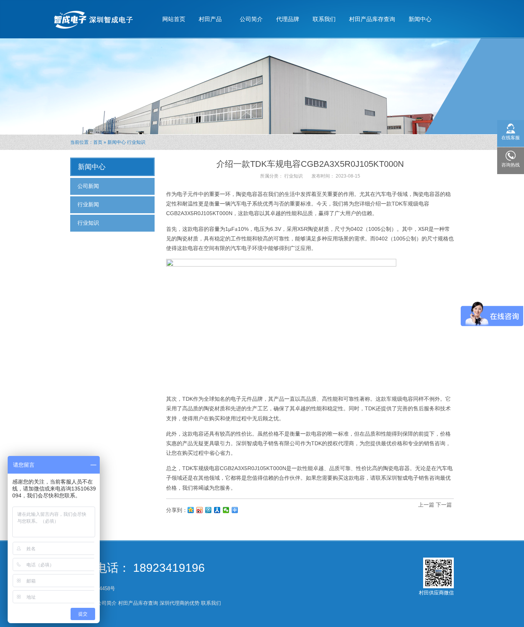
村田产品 (207, 21)
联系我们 (324, 19)
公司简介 (251, 19)
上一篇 (426, 505)
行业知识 (136, 142)
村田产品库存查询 (372, 19)
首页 (97, 142)
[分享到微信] (226, 510)
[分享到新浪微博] (199, 510)
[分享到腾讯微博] (208, 510)
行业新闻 (88, 204)
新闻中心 (417, 21)
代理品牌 (287, 19)
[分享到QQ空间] (191, 510)
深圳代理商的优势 (179, 603)
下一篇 (444, 505)
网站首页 (173, 19)
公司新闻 (88, 186)
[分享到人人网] (217, 510)
